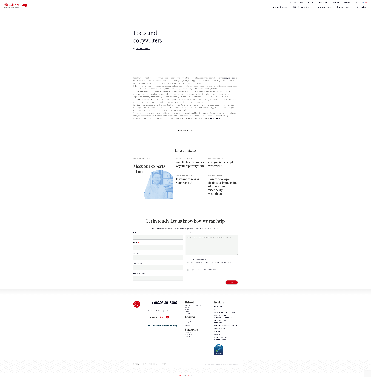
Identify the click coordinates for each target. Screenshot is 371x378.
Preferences (165, 364)
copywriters (229, 78)
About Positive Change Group (220, 338)
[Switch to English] (363, 2)
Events (357, 2)
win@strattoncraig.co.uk (158, 310)
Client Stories (323, 2)
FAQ (301, 2)
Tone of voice (343, 7)
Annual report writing (142, 159)
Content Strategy (279, 7)
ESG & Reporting (301, 7)
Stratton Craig (143, 49)
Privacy (136, 364)
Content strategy (215, 159)
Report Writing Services (224, 312)
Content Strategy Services (225, 326)
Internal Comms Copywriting (221, 321)
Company (136, 253)
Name (135, 232)
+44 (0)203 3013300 (162, 303)
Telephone (137, 263)
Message (189, 232)
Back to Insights (185, 131)
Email (135, 243)
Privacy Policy (211, 270)
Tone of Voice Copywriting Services (223, 316)
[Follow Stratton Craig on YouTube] (169, 317)
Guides (347, 2)
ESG (215, 309)
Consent (189, 266)
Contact (336, 2)
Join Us (310, 2)
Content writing (323, 7)
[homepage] (15, 5)
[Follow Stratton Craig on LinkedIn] (163, 317)
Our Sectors (361, 7)
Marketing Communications (197, 259)
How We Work (219, 328)
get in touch (215, 118)
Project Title (139, 273)
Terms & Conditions (149, 364)
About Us (292, 2)
